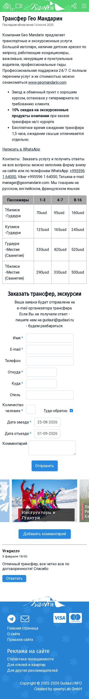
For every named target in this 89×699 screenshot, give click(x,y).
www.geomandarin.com (47, 82)
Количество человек (12, 408)
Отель (16, 395)
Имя (18, 338)
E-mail (16, 349)
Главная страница (22, 628)
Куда (17, 383)
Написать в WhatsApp (21, 149)
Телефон (14, 361)
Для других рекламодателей (32, 670)
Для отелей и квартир (26, 664)
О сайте (13, 634)
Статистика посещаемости (30, 659)
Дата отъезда (18, 433)
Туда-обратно (55, 411)
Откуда (15, 372)
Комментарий (14, 446)
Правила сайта (20, 639)
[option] (44, 500)
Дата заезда (19, 422)
